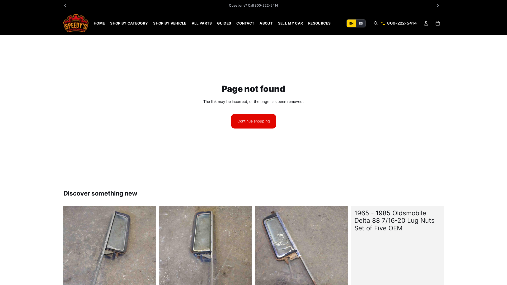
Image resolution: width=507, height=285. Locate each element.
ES (361, 23)
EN (351, 23)
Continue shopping (253, 121)
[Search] (376, 23)
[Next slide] (148, 268)
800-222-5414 (402, 23)
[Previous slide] (71, 268)
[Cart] (438, 23)
